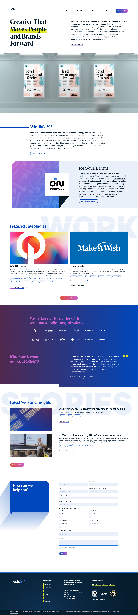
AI (62, 513)
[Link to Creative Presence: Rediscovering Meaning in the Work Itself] (31, 419)
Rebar (110, 611)
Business (70, 445)
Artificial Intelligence (34, 278)
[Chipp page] (113, 593)
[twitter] (99, 584)
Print (12, 281)
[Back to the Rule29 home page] (13, 9)
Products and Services (15, 278)
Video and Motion (51, 281)
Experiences (34, 281)
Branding (53, 278)
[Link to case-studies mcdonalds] (36, 331)
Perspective (62, 415)
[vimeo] (110, 584)
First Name (62, 481)
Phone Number (97, 488)
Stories (108, 11)
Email (61, 488)
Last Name (92, 481)
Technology (77, 415)
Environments (26, 281)
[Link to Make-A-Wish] (99, 248)
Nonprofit (73, 276)
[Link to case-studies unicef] (76, 331)
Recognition (62, 445)
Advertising (42, 281)
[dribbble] (106, 584)
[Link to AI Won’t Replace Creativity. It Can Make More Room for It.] (31, 445)
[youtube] (113, 584)
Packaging (18, 281)
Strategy (25, 278)
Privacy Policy (116, 611)
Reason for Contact (65, 530)
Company (95, 11)
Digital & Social (66, 517)
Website (65, 501)
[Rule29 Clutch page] (104, 593)
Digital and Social (45, 278)
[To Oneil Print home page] (99, 600)
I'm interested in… (69, 508)
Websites (60, 278)
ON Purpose (118, 178)
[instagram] (103, 584)
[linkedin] (93, 584)
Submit (63, 553)
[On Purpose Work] (95, 593)
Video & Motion (66, 520)
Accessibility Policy (14, 612)
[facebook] (96, 584)
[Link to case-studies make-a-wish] (62, 331)
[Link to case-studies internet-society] (36, 340)
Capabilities (80, 11)
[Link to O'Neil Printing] (39, 248)
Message (61, 538)
